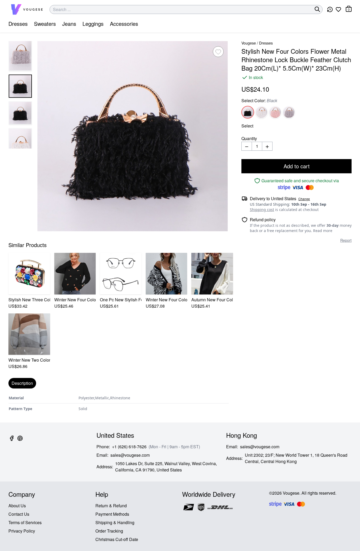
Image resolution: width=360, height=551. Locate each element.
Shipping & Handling (114, 522)
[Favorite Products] (338, 9)
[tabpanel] (118, 403)
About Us (17, 506)
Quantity (249, 138)
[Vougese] (26, 9)
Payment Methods (112, 514)
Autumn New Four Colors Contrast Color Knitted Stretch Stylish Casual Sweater (212, 300)
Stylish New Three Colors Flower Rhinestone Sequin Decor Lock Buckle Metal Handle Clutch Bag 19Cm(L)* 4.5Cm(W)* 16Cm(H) (29, 300)
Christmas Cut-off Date (116, 539)
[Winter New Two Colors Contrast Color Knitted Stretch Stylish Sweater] (29, 334)
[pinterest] (20, 441)
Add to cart (297, 166)
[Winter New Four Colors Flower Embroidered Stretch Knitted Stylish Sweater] (75, 273)
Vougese (248, 43)
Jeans (69, 23)
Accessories (124, 23)
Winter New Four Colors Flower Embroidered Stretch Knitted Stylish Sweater (75, 300)
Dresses (18, 23)
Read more (322, 230)
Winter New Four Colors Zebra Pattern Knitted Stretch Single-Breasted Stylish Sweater (166, 300)
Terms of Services (25, 522)
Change (304, 199)
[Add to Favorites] (218, 51)
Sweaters (45, 23)
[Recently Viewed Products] (330, 9)
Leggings (93, 23)
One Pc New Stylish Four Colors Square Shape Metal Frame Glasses (121, 300)
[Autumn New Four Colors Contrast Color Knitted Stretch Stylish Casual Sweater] (212, 273)
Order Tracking (109, 531)
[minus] (246, 146)
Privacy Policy (21, 531)
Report (346, 240)
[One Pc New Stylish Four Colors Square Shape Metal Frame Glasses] (121, 273)
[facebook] (11, 441)
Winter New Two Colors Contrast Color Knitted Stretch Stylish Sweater (29, 360)
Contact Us (18, 514)
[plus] (267, 146)
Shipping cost (262, 209)
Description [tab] (22, 383)
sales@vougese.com (130, 455)
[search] (317, 9)
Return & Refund (111, 506)
